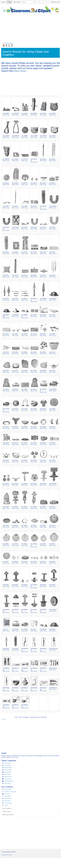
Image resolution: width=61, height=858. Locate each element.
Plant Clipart (7, 774)
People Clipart (8, 779)
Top (3, 43)
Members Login (55, 2)
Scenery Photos (8, 803)
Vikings (7, 114)
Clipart (9, 2)
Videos (6, 805)
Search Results (8, 43)
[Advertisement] (30, 27)
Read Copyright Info (7, 808)
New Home (20, 71)
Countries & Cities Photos (10, 791)
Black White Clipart (9, 781)
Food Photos (7, 794)
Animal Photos (7, 789)
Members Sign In (6, 811)
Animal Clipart (7, 763)
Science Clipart (7, 772)
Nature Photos (8, 796)
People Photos (8, 798)
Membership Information (8, 814)
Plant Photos (7, 800)
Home (3, 2)
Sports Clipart (8, 783)
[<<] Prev (3, 719)
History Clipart (8, 769)
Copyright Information (7, 854)
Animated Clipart (8, 767)
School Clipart (8, 765)
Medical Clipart (8, 776)
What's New (17, 2)
